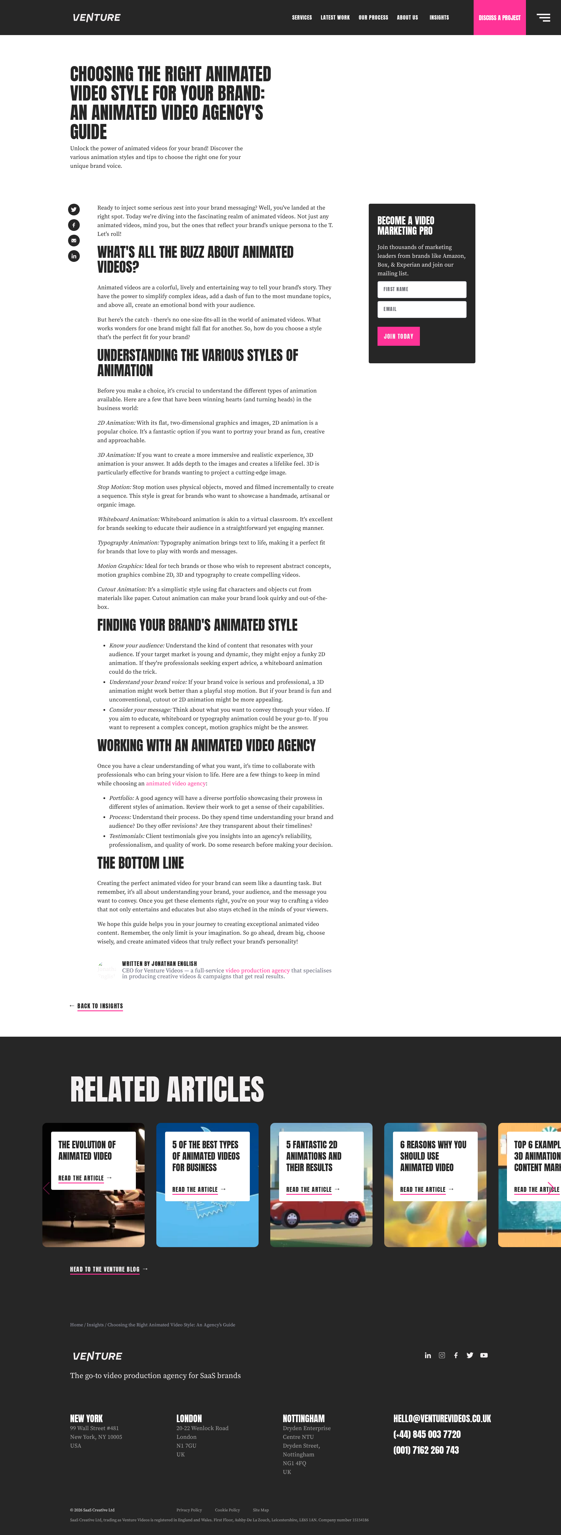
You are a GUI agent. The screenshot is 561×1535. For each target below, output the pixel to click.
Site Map (261, 1510)
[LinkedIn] (428, 1355)
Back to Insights (100, 1005)
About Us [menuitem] (407, 17)
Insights (95, 1325)
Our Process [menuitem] (373, 17)
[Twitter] (470, 1355)
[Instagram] (442, 1355)
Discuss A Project (500, 17)
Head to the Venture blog (105, 1269)
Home (76, 1325)
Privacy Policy (189, 1510)
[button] (551, 1188)
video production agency (258, 970)
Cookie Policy (227, 1510)
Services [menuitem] (302, 17)
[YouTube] (484, 1355)
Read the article (81, 1178)
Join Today (398, 336)
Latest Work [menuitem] (335, 17)
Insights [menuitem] (439, 17)
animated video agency (176, 783)
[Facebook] (456, 1355)
